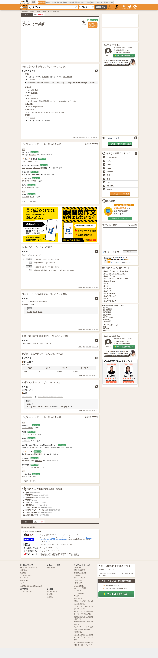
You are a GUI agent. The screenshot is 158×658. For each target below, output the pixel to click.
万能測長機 (29, 515)
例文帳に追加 (34, 152)
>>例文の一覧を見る (29, 201)
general (109, 189)
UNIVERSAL (26, 434)
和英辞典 (44, 11)
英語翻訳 (77, 2)
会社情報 (50, 594)
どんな (46, 112)
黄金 (28, 404)
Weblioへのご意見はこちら (107, 569)
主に (41, 101)
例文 (35, 14)
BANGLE (25, 161)
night (32, 460)
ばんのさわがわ (109, 293)
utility (45, 263)
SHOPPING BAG (27, 428)
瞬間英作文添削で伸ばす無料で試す (92, 24)
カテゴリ (95, 137)
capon (109, 182)
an (29, 98)
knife (41, 107)
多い (54, 83)
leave (109, 168)
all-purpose (38, 263)
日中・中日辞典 (107, 312)
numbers (33, 447)
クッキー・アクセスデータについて (31, 585)
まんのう (38, 255)
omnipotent (67, 77)
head (109, 164)
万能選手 (28, 96)
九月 (108, 175)
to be (23, 168)
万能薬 (27, 115)
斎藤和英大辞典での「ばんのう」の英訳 (41, 382)
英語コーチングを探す (97, 2)
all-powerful (38, 270)
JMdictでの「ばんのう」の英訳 (37, 247)
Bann (40, 372)
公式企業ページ (52, 591)
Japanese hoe (38, 343)
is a (88, 83)
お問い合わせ (51, 568)
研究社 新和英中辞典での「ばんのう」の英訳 (44, 66)
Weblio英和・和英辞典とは (28, 567)
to (44, 447)
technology (83, 83)
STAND (33, 434)
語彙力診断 (106, 328)
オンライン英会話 (85, 2)
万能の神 (28, 87)
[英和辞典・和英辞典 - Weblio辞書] (25, 1)
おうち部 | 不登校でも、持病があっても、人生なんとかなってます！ (83, 637)
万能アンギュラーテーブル (35, 510)
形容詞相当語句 (40, 259)
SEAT (24, 467)
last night (25, 155)
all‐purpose (35, 107)
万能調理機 (29, 497)
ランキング (89, 137)
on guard (29, 168)
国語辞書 (105, 307)
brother (31, 454)
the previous (26, 460)
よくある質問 (123, 574)
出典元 (75, 137)
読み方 (24, 255)
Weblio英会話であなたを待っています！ (120, 361)
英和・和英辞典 (107, 311)
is (33, 407)
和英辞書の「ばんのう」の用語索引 (28, 526)
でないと (43, 83)
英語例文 (48, 2)
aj (32, 304)
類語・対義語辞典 (79, 570)
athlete (73, 101)
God (36, 90)
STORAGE (25, 197)
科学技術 (29, 83)
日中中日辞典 (78, 580)
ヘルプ (22, 583)
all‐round (34, 101)
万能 (27, 365)
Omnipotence (27, 397)
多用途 (40, 312)
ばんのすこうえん (110, 301)
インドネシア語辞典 (108, 317)
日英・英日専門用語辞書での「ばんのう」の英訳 (45, 336)
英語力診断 (71, 2)
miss (108, 179)
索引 (78, 137)
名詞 (56, 259)
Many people (61, 83)
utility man (33, 112)
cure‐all (32, 118)
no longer (69, 83)
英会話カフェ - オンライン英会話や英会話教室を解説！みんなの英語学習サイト (83, 629)
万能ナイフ (29, 104)
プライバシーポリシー (27, 575)
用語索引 (82, 137)
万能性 (27, 502)
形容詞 (51, 259)
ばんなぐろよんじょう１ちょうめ (116, 278)
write (109, 161)
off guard (36, 168)
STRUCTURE (35, 467)
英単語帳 (65, 2)
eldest (27, 454)
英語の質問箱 (78, 598)
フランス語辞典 (79, 585)
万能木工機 (29, 495)
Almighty (34, 93)
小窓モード (110, 8)
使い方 (117, 8)
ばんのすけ (108, 298)
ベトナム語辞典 (107, 321)
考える (48, 83)
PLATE (31, 187)
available (110, 186)
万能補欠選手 (29, 109)
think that (76, 83)
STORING (25, 187)
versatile (25, 304)
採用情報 (50, 597)
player (67, 101)
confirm (110, 171)
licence (47, 541)
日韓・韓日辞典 (107, 314)
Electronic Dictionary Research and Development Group (65, 538)
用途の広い (33, 79)
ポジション (52, 112)
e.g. (68, 270)
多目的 (35, 312)
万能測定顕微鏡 (31, 512)
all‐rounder (35, 98)
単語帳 (104, 327)
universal (51, 263)
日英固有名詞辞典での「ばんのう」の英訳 (42, 353)
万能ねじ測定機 (31, 507)
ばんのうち (108, 288)
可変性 (29, 312)
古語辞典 (105, 316)
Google (33, 301)
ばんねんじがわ (109, 281)
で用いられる (50, 101)
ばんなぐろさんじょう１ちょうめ (116, 271)
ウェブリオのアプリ (26, 591)
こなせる (61, 112)
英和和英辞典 (41, 2)
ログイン (129, 8)
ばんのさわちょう (110, 296)
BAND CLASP (26, 476)
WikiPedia (42, 301)
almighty (45, 77)
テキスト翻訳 (111, 225)
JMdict (53, 538)
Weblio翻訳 (132, 225)
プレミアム (123, 8)
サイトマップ (24, 578)
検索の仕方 (23, 570)
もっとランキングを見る (119, 194)
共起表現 (59, 2)
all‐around (60, 101)
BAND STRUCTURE (29, 181)
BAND (30, 161)
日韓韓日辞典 (78, 583)
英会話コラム (106, 330)
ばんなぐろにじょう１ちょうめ (115, 273)
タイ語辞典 (106, 319)
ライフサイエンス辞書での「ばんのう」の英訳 (44, 294)
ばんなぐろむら (109, 276)
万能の (27, 74)
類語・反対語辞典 (107, 309)
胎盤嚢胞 (28, 505)
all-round (63, 270)
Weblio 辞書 (25, 11)
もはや (36, 83)
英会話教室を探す (108, 2)
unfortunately (112, 157)
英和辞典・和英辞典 (35, 11)
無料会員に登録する (120, 218)
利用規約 (23, 573)
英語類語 (54, 2)
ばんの (106, 283)
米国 (44, 101)
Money (29, 407)
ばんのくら (108, 291)
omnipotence (26, 343)
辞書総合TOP (24, 580)
